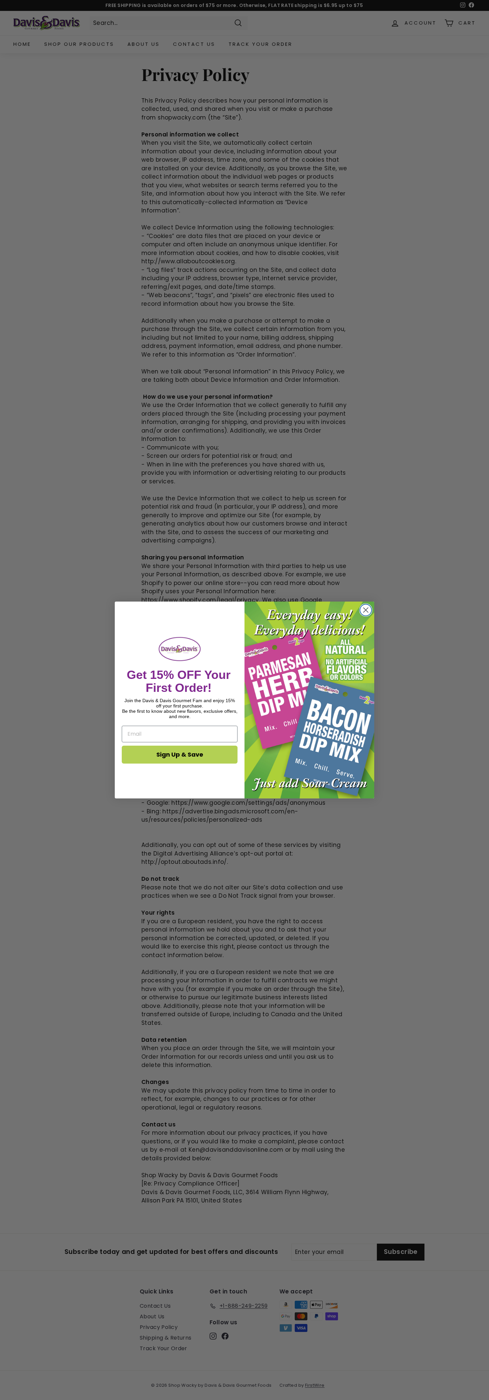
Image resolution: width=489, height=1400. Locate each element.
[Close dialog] (366, 610)
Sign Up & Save (179, 754)
